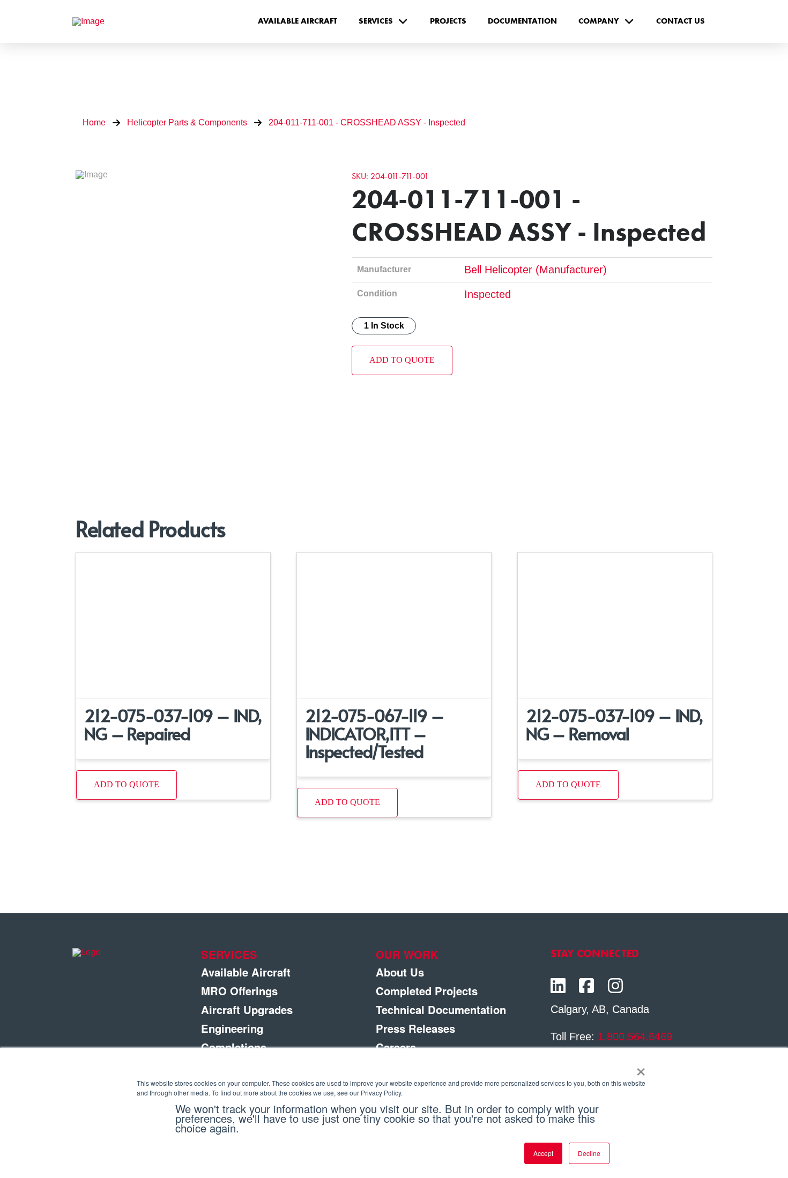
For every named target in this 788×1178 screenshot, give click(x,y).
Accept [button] (543, 1153)
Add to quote (402, 359)
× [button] (641, 1068)
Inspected (487, 294)
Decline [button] (589, 1153)
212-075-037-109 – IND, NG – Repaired (173, 723)
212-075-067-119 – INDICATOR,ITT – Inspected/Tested (374, 733)
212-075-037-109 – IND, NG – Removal (614, 723)
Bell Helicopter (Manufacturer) (535, 269)
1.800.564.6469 (635, 1036)
